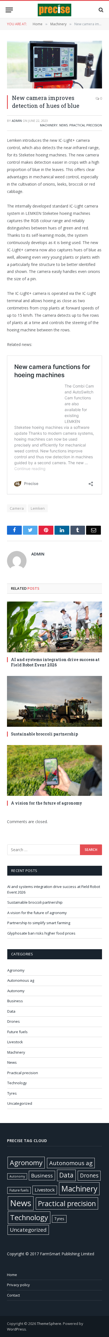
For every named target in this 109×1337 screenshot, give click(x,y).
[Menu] (9, 10)
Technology (17, 1082)
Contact (13, 1295)
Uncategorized (19, 1103)
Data (11, 1011)
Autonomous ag (20, 980)
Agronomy (16, 970)
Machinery (49, 125)
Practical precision (85, 125)
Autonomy (16, 990)
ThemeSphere (49, 1323)
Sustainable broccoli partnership (44, 734)
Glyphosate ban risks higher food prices (41, 933)
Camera (17, 508)
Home (12, 1274)
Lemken (38, 508)
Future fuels (17, 1031)
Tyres (12, 1093)
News (63, 125)
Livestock (15, 1041)
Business (15, 1000)
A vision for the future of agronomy (46, 803)
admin (17, 121)
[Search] (100, 10)
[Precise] (54, 10)
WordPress (16, 1329)
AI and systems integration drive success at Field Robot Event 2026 (55, 662)
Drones (13, 1021)
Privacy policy (18, 1284)
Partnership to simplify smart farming (38, 922)
